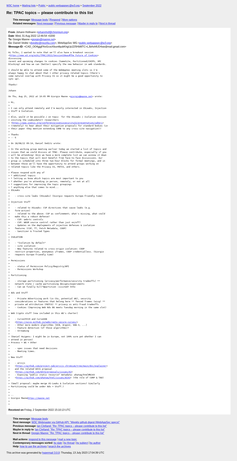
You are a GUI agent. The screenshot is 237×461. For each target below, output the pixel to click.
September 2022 (91, 5)
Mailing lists (29, 5)
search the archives (60, 446)
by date (58, 443)
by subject (82, 443)
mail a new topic (67, 439)
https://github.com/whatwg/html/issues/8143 (43, 377)
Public (42, 5)
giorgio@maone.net (43, 39)
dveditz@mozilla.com (42, 43)
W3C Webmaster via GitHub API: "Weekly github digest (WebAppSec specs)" (76, 422)
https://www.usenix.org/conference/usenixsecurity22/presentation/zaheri (57, 123)
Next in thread (107, 23)
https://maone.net (39, 398)
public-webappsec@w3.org (64, 5)
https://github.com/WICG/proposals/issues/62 (44, 372)
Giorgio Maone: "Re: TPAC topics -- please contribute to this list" (67, 433)
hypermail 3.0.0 (51, 452)
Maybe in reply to (88, 23)
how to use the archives (33, 446)
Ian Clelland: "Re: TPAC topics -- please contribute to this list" (72, 426)
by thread (69, 443)
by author (95, 443)
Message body (39, 19)
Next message (45, 23)
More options (69, 19)
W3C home (12, 5)
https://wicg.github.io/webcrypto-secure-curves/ (46, 322)
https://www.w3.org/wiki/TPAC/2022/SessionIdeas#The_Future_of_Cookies (53, 55)
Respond (55, 19)
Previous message (65, 23)
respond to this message (43, 439)
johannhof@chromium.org (53, 32)
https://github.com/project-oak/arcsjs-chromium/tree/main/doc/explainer (61, 366)
